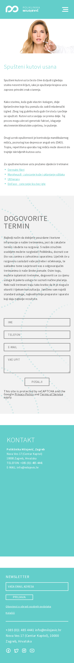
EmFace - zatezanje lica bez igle (27, 184)
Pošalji (37, 382)
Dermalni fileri (16, 170)
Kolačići (10, 613)
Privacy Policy (24, 394)
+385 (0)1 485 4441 (31, 463)
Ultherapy (14, 179)
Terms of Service (51, 394)
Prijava (19, 597)
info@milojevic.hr (28, 467)
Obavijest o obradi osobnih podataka (28, 606)
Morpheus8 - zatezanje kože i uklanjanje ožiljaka (36, 174)
